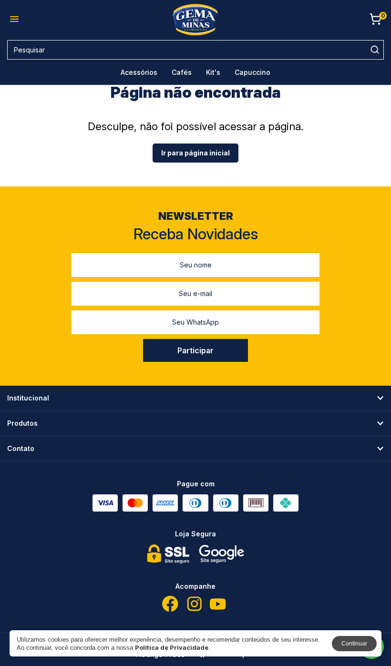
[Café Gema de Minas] (195, 19)
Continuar (354, 643)
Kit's (213, 72)
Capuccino (252, 72)
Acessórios (139, 72)
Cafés (182, 72)
